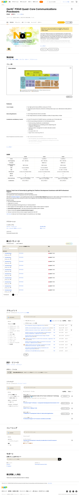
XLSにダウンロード (69, 243)
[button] (72, 2)
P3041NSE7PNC (8, 261)
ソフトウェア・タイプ (21, 383)
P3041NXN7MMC (8, 290)
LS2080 (46, 30)
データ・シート (7, 259)
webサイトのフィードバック (24, 494)
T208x (60, 29)
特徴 (13, 59)
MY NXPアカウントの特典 (44, 491)
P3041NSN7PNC (8, 273)
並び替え (64, 320)
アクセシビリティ (17, 494)
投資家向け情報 (15, 491)
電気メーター (43, 228)
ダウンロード (65, 396)
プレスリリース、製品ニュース (25, 491)
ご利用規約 (8, 494)
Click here (9, 214)
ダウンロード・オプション (65, 403)
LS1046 (43, 30)
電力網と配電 (43, 226)
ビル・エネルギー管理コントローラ (14, 228)
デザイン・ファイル (11, 364)
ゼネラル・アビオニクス (12, 226)
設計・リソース (25, 22)
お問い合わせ (35, 491)
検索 (60, 459)
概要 (7, 22)
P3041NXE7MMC (8, 277)
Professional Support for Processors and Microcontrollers (37, 418)
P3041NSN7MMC (8, 265)
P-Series (8, 466)
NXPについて (4, 491)
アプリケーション (33, 59)
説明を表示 (5, 251)
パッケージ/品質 (69, 22)
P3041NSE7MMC (8, 253)
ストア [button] (41, 1)
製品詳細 (11, 22)
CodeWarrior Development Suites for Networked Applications (38, 413)
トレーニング (33, 22)
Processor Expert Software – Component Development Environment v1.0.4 (41, 402)
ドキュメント (17, 22)
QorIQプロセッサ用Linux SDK (30, 408)
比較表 (16, 59)
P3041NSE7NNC (8, 257)
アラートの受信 (20, 14)
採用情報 (9, 491)
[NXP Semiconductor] (4, 2)
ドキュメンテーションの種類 (23, 312)
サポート (39, 22)
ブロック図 (9, 59)
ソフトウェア (19, 364)
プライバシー (4, 494)
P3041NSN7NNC (8, 269)
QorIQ (8, 464)
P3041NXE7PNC (8, 286)
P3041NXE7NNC (8, 282)
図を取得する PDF (69, 96)
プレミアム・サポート (24, 59)
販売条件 (12, 494)
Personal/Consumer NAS (40, 464)
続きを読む (50, 483)
